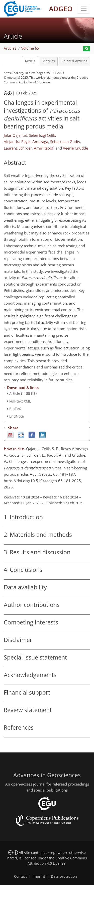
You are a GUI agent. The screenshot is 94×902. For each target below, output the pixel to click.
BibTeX (15, 408)
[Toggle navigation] (83, 9)
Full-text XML (20, 401)
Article (30, 61)
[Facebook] (31, 434)
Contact (20, 876)
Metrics (48, 61)
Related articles (74, 61)
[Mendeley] (10, 434)
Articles (10, 48)
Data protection (64, 876)
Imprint (39, 876)
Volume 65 (30, 48)
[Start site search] (86, 49)
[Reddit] (21, 434)
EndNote (16, 416)
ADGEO (60, 8)
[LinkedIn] (42, 434)
